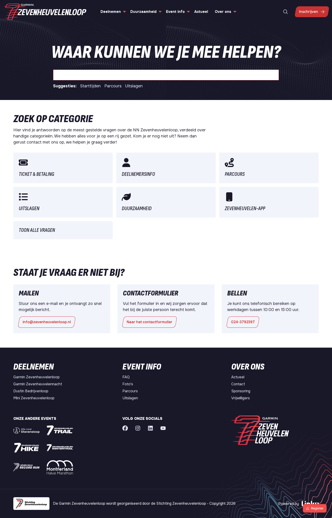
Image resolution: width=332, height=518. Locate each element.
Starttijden (90, 86)
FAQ (126, 377)
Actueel (201, 11)
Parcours (113, 86)
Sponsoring (240, 391)
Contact (238, 384)
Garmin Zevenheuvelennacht (37, 384)
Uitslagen (134, 86)
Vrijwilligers (240, 398)
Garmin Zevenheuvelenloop (36, 377)
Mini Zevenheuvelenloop (33, 398)
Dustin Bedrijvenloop (30, 391)
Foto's (127, 384)
